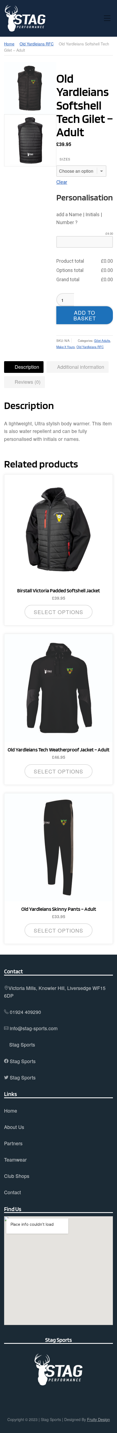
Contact (12, 1192)
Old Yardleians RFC (37, 44)
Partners (13, 1143)
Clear (61, 182)
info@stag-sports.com (34, 1028)
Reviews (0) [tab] (27, 381)
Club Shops (16, 1175)
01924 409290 (25, 1011)
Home (9, 44)
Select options (58, 611)
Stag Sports (22, 1044)
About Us (14, 1127)
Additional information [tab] (80, 366)
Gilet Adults (102, 340)
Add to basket (84, 315)
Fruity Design (98, 1419)
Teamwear (15, 1159)
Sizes (65, 159)
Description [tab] (26, 366)
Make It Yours (65, 347)
